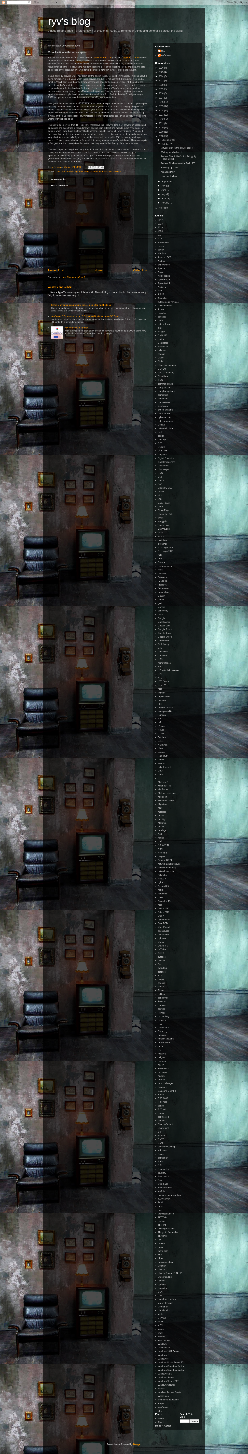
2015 (161, 106)
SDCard (162, 1109)
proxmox (162, 1020)
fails (160, 555)
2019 (161, 89)
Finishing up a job (169, 167)
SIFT (160, 1132)
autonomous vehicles (168, 302)
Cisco (160, 357)
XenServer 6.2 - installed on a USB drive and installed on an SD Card (84, 316)
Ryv (163, 51)
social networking (166, 1146)
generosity (163, 610)
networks (162, 875)
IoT (159, 722)
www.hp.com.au (131, 57)
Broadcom (163, 346)
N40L (160, 834)
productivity (163, 1016)
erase (160, 532)
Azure (161, 309)
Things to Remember (168, 1232)
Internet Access (165, 707)
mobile (161, 815)
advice (161, 246)
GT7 (160, 648)
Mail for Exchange (167, 793)
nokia (160, 890)
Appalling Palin (168, 172)
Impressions (164, 696)
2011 (161, 123)
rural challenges (165, 1083)
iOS (160, 718)
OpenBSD (163, 923)
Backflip (162, 313)
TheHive (162, 1225)
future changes (165, 592)
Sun (160, 1180)
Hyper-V (162, 685)
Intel (160, 704)
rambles (70, 171)
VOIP (160, 1321)
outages (162, 957)
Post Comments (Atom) (73, 277)
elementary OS (165, 514)
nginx (160, 882)
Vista (160, 1314)
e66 (159, 499)
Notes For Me (164, 901)
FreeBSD (162, 581)
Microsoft (162, 797)
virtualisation (105, 171)
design (161, 436)
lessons (162, 763)
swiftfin (161, 1191)
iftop (160, 689)
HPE (160, 674)
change (161, 354)
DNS (160, 477)
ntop (160, 905)
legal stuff (163, 756)
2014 (161, 110)
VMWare (117, 171)
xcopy (161, 1403)
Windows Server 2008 (168, 1381)
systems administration (86, 171)
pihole (161, 986)
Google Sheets (165, 637)
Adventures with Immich (76, 327)
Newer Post (56, 270)
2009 (161, 132)
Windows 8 (163, 1358)
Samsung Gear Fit (167, 1091)
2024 (161, 76)
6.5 (159, 235)
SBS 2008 (163, 1098)
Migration (162, 804)
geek (58, 171)
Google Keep (164, 633)
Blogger (161, 331)
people (161, 979)
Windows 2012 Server (168, 1351)
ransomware (164, 1042)
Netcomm (162, 852)
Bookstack (163, 343)
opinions (162, 938)
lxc (159, 778)
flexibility (162, 573)
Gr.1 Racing (163, 644)
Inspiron (162, 700)
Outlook (162, 960)
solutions (162, 1150)
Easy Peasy (164, 503)
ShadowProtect (165, 1124)
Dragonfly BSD (165, 488)
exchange (162, 544)
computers (163, 395)
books (161, 339)
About (161, 1422)
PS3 (160, 1024)
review (161, 1065)
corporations (164, 402)
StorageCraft (164, 1169)
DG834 (161, 447)
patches (162, 972)
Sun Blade (163, 1184)
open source (164, 919)
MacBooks (163, 789)
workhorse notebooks (168, 1399)
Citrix (160, 361)
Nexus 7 (162, 878)
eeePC (161, 506)
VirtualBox (163, 1306)
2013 (161, 115)
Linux (160, 770)
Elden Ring (163, 510)
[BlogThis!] (92, 167)
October (165, 144)
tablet (160, 1206)
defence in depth (166, 428)
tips (159, 1239)
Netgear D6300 (165, 860)
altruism (162, 253)
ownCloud (162, 968)
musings (162, 830)
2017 (161, 98)
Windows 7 (163, 1355)
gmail (160, 614)
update (161, 1280)
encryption (163, 521)
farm (160, 558)
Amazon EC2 (164, 257)
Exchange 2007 (165, 547)
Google (161, 618)
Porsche (162, 1001)
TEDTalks (163, 1217)
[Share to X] (96, 167)
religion (161, 1057)
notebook (162, 893)
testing (161, 1221)
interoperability (165, 711)
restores (162, 1061)
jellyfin (161, 741)
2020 (161, 85)
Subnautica (163, 1176)
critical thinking (165, 409)
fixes (160, 569)
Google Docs (164, 625)
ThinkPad (162, 1236)
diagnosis (162, 454)
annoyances (164, 264)
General (162, 607)
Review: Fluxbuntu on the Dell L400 (178, 163)
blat (159, 328)
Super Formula (165, 1187)
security (162, 1113)
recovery (162, 1053)
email (160, 517)
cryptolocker (164, 413)
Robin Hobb (163, 1068)
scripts (161, 1105)
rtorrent (161, 1079)
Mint (160, 808)
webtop (161, 1336)
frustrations (163, 588)
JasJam (162, 737)
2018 (161, 93)
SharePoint (163, 1128)
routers (161, 1076)
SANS (161, 1094)
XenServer (163, 1407)
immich (161, 692)
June (164, 190)
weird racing (164, 1340)
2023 (161, 80)
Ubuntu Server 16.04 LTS (170, 1273)
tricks (160, 1258)
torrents (161, 1243)
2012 (161, 119)
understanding (165, 1277)
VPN (160, 1325)
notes (160, 897)
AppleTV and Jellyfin (60, 287)
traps (160, 1247)
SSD (160, 1161)
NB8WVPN (163, 845)
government (163, 640)
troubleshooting (165, 1262)
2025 (161, 72)
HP (63, 171)
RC (159, 1050)
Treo (160, 1254)
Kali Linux (163, 745)
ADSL (161, 238)
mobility (162, 819)
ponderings (163, 998)
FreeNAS (162, 584)
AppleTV (162, 287)
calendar (162, 350)
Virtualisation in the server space (177, 148)
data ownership (165, 421)
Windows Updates (166, 1385)
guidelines (163, 651)
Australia (162, 298)
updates (162, 1284)
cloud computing (166, 372)
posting (161, 1009)
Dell (160, 432)
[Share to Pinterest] (102, 167)
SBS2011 (162, 1102)
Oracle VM (163, 945)
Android (161, 261)
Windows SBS (165, 1373)
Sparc (161, 1154)
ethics (161, 536)
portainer (162, 1005)
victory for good (165, 1303)
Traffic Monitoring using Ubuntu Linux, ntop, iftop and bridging (81, 305)
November (166, 140)
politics (161, 994)
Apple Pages (164, 279)
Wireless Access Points (169, 1392)
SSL (160, 1165)
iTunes (161, 733)
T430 (160, 1202)
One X (161, 916)
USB (160, 1295)
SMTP (161, 1139)
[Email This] (89, 167)
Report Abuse (163, 1425)
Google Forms (165, 629)
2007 (161, 208)
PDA (160, 975)
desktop (162, 439)
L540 (160, 748)
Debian (161, 424)
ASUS (161, 294)
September (167, 181)
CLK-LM (162, 369)
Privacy (161, 1013)
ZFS (160, 1411)
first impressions (166, 566)
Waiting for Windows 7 (171, 152)
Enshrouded (164, 529)
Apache (161, 268)
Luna (160, 774)
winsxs (161, 1388)
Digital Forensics (166, 458)
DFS (160, 443)
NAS (160, 841)
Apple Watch (164, 283)
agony (161, 249)
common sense (165, 384)
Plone (160, 990)
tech (160, 1210)
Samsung (162, 1087)
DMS (160, 473)
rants (160, 1046)
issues (161, 730)
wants (161, 1329)
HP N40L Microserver (168, 670)
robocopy (162, 1072)
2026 (161, 68)
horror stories (164, 663)
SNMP (161, 1143)
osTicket (162, 949)
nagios (161, 837)
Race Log (162, 1031)
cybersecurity (164, 417)
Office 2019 (163, 912)
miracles (162, 812)
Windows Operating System (171, 1366)
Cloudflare (163, 376)
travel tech (163, 1251)
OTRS (161, 953)
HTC (160, 677)
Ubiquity (162, 1266)
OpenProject (164, 927)
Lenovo (161, 759)
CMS (160, 380)
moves (161, 826)
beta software (164, 324)
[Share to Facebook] (99, 167)
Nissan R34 (163, 886)
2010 (161, 127)
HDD (160, 659)
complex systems (166, 391)
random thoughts (166, 1038)
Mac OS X (163, 782)
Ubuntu (161, 1269)
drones (161, 491)
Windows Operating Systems (172, 1370)
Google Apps (164, 622)
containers (163, 398)
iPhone (161, 726)
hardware (162, 655)
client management (167, 365)
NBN (160, 849)
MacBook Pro (164, 785)
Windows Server (166, 1377)
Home (98, 270)
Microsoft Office (166, 800)
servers (161, 1120)
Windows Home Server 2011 (171, 1362)
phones (161, 983)
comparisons (164, 387)
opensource (163, 931)
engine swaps (164, 525)
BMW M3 (162, 335)
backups (162, 316)
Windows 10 (164, 1347)
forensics (162, 577)
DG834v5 (162, 450)
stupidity (162, 1173)
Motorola (162, 823)
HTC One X (163, 681)
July (163, 185)
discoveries (163, 465)
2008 (161, 136)
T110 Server (164, 1198)
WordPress (163, 1396)
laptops (161, 752)
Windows (162, 1344)
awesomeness (165, 305)
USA (160, 1292)
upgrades (162, 1288)
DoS (160, 484)
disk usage (163, 469)
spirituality (163, 1158)
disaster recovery (166, 462)
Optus (161, 942)
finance (161, 562)
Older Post (140, 270)
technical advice (166, 1213)
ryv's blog (69, 21)
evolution (162, 540)
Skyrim (161, 1135)
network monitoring (167, 867)
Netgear (162, 856)
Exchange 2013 (165, 551)
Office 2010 (163, 908)
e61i (160, 495)
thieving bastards (166, 1228)
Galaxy (161, 596)
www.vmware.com (103, 57)
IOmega (162, 715)
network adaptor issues (169, 864)
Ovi (159, 964)
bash (160, 320)
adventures (163, 242)
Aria (160, 290)
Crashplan (163, 406)
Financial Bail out (169, 176)
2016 (161, 102)
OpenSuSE (163, 934)
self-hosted (163, 1117)
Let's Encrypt (164, 767)
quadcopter (163, 1027)
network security (166, 871)
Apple (160, 272)
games (161, 599)
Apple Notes (164, 276)
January (165, 202)
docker (161, 480)
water (160, 1333)
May (163, 194)
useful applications (167, 1299)
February (166, 198)
